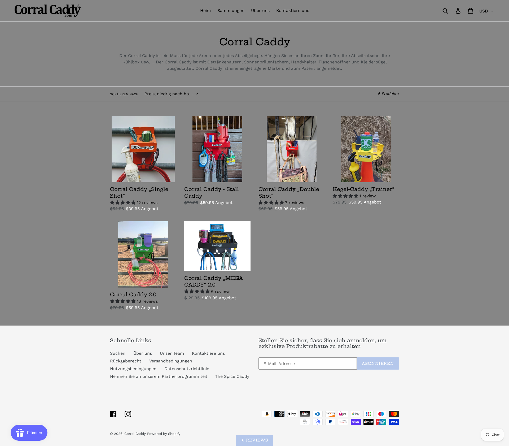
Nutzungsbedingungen (133, 368)
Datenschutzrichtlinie (186, 368)
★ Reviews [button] (254, 440)
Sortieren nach (124, 94)
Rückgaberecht (125, 360)
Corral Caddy (135, 434)
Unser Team (172, 353)
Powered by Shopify (164, 434)
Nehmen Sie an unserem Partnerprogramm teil (158, 376)
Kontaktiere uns (208, 353)
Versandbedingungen (170, 360)
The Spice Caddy (232, 376)
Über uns (142, 353)
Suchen (117, 353)
